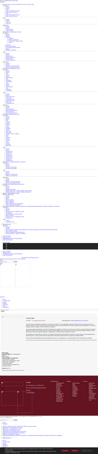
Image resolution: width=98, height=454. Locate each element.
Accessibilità (59, 394)
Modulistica (75, 393)
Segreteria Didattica (74, 391)
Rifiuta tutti (74, 450)
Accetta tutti (65, 450)
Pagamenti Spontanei (58, 391)
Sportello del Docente (92, 383)
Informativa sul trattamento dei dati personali (59, 400)
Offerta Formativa (74, 386)
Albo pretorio (59, 385)
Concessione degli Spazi (92, 396)
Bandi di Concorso (58, 387)
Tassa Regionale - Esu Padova (92, 394)
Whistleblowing (59, 393)
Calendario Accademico (75, 389)
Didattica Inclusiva (91, 391)
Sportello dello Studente (92, 386)
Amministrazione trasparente (60, 383)
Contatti (58, 389)
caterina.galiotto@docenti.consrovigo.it (79, 320)
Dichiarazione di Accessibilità (60, 396)
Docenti (74, 394)
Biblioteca (74, 396)
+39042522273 (34, 390)
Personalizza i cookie (86, 450)
